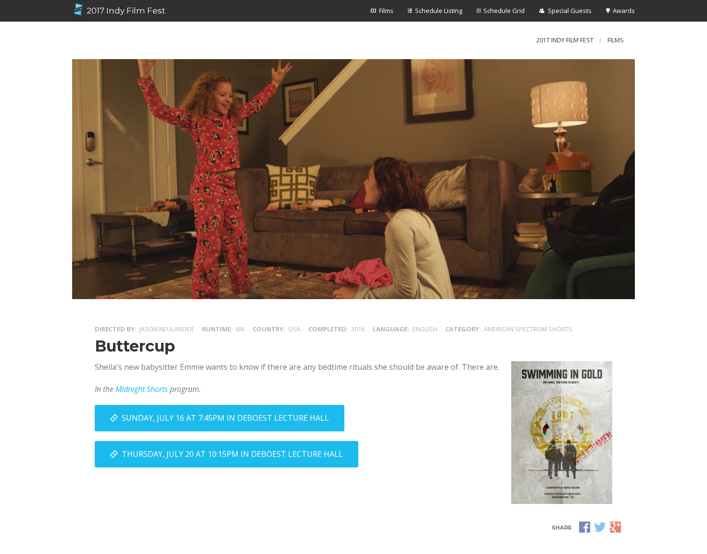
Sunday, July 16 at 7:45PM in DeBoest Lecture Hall (225, 418)
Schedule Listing (438, 10)
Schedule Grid (504, 10)
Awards (624, 10)
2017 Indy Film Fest (125, 10)
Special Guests (570, 10)
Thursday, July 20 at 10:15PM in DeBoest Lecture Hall (232, 454)
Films (386, 10)
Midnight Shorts (141, 389)
